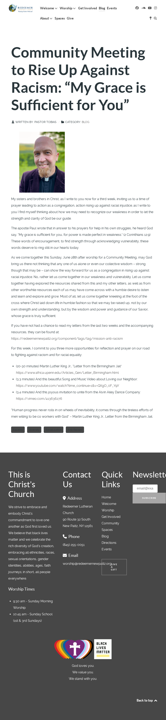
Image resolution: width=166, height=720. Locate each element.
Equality (18, 429)
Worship (108, 510)
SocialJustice (54, 429)
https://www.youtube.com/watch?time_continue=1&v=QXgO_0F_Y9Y (67, 386)
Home (106, 497)
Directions (109, 543)
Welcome (109, 504)
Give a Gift (114, 567)
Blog (85, 122)
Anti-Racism (75, 429)
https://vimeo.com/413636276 (39, 399)
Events (107, 549)
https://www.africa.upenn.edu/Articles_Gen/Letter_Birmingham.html (67, 373)
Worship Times (21, 589)
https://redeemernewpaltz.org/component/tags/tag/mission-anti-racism (67, 339)
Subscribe (149, 498)
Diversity (34, 429)
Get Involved (111, 517)
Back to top (145, 700)
